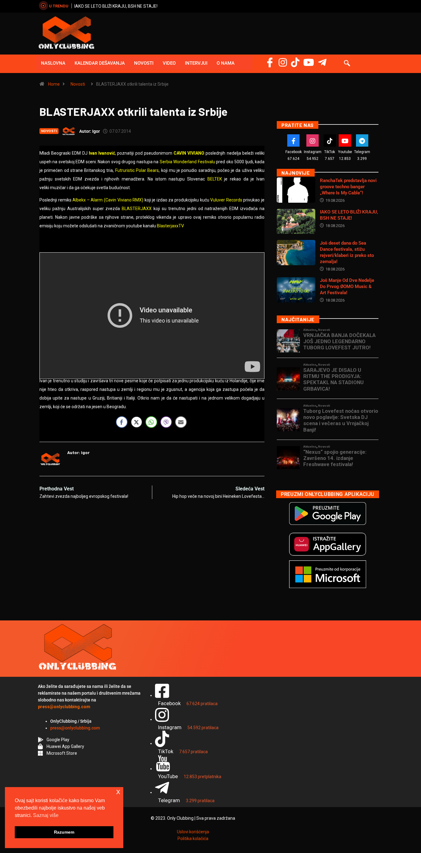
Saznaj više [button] (46, 815)
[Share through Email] (181, 422)
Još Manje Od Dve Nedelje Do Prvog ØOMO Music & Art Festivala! (347, 286)
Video (169, 63)
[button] (347, 64)
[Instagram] (283, 62)
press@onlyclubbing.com (75, 727)
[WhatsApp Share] (151, 422)
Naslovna (53, 63)
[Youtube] (345, 140)
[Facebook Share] (122, 422)
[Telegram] (322, 62)
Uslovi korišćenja (193, 831)
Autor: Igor (89, 131)
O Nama (226, 63)
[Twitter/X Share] (136, 422)
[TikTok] (330, 140)
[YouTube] (308, 62)
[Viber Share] (166, 422)
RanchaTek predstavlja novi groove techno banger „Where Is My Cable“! (348, 187)
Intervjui (196, 63)
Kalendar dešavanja (100, 63)
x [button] (118, 791)
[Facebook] (270, 62)
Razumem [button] (64, 832)
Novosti (143, 63)
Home (54, 84)
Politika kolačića (193, 838)
